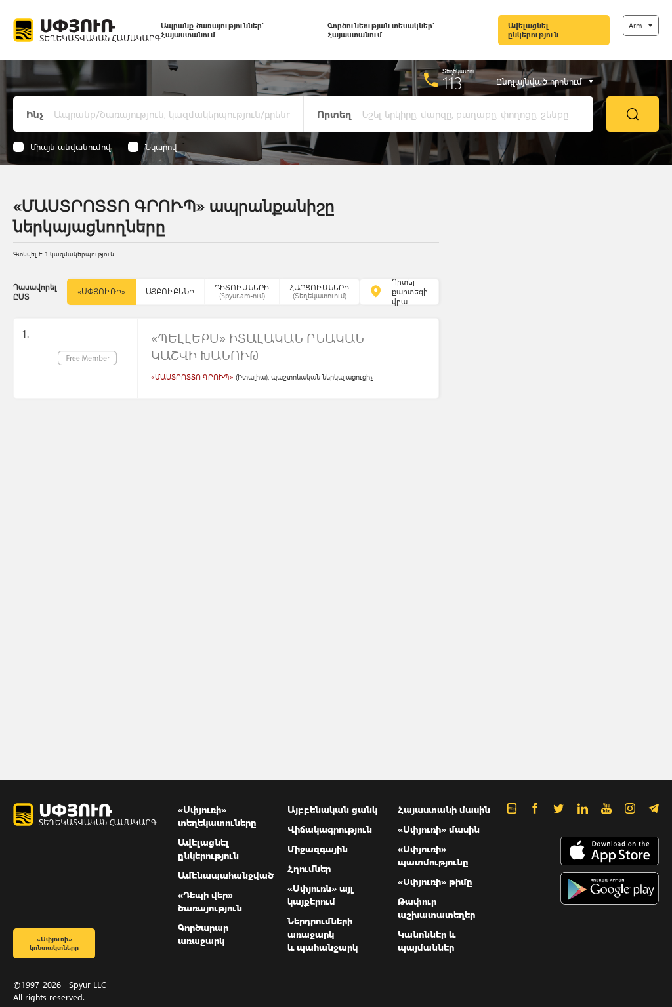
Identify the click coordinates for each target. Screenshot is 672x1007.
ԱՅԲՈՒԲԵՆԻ (170, 291)
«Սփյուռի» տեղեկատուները (217, 816)
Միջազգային (317, 848)
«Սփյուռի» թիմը (435, 881)
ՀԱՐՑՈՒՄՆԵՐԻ (319, 291)
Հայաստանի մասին (444, 809)
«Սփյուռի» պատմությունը (433, 855)
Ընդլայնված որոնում (539, 81)
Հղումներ (309, 868)
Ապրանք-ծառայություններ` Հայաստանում (212, 30)
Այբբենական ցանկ (332, 809)
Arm (635, 25)
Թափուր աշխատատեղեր (436, 907)
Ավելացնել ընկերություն (533, 30)
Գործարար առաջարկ (203, 934)
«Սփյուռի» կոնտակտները (54, 943)
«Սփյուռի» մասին (439, 829)
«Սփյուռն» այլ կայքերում (320, 894)
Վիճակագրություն (329, 829)
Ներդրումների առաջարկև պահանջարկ (322, 934)
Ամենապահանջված (226, 875)
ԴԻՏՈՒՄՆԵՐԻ (242, 291)
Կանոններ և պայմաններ (426, 940)
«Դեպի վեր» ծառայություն (210, 901)
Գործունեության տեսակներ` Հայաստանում (380, 30)
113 (452, 82)
